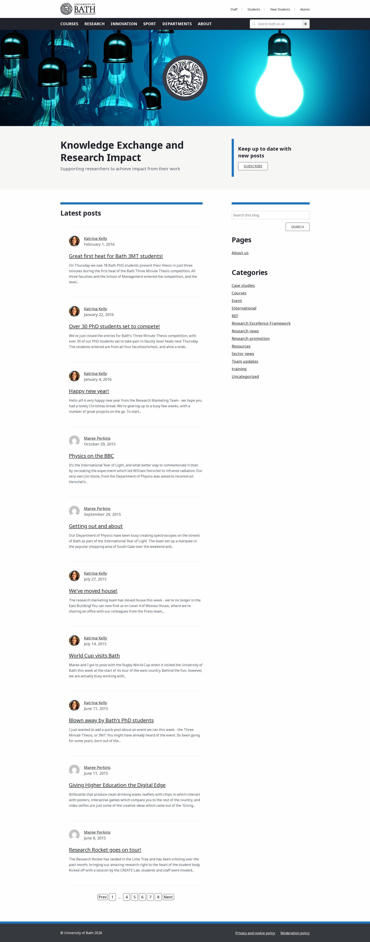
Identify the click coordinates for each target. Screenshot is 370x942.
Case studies (243, 285)
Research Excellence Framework (261, 323)
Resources (241, 346)
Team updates (245, 361)
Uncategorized (245, 376)
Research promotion (251, 338)
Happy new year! (89, 390)
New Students (280, 9)
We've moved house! (93, 590)
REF (235, 315)
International (244, 308)
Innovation (124, 23)
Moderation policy (295, 933)
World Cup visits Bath (94, 655)
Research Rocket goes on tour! (105, 849)
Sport (149, 23)
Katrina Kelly (95, 238)
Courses (69, 23)
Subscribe (253, 166)
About (205, 23)
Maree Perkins (97, 438)
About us (240, 252)
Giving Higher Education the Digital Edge (117, 784)
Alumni (305, 9)
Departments (177, 23)
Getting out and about (96, 525)
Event (237, 300)
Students (254, 9)
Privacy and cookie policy (255, 933)
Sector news (243, 353)
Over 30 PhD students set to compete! (114, 326)
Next (168, 896)
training (239, 368)
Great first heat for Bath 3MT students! (116, 255)
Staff (234, 9)
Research (94, 23)
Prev (102, 896)
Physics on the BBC (91, 455)
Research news (245, 331)
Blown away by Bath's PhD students (111, 720)
